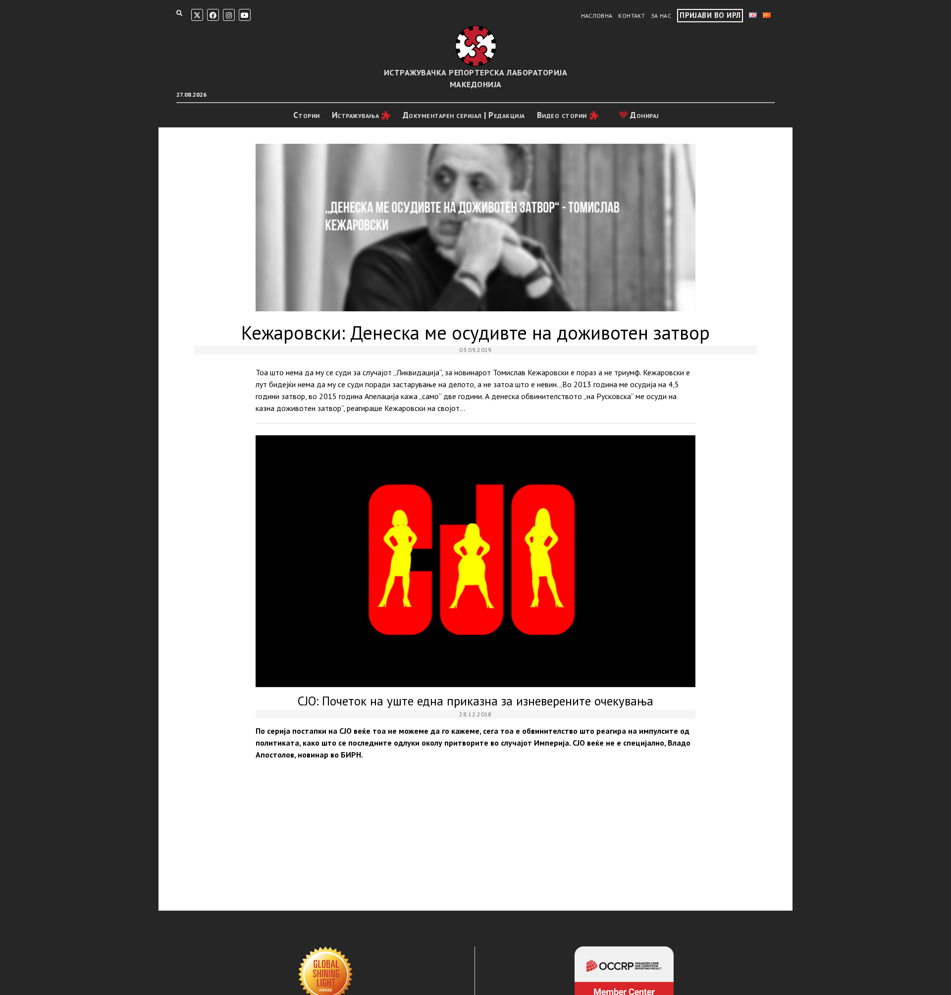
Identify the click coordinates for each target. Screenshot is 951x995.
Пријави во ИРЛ (710, 15)
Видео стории (562, 115)
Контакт (631, 15)
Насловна (597, 15)
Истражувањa (355, 115)
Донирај (643, 115)
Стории (306, 115)
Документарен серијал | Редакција (464, 115)
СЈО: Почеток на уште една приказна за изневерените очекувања (475, 561)
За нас (661, 15)
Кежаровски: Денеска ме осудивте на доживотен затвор (475, 227)
